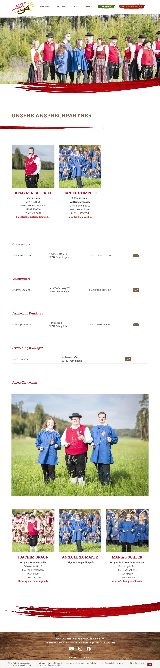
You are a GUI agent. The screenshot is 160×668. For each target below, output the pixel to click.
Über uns (45, 6)
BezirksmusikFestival (131, 6)
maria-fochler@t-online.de (127, 581)
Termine (60, 6)
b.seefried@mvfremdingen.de (33, 216)
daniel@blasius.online (80, 216)
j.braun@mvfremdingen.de (33, 581)
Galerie (74, 6)
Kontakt (88, 6)
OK (150, 664)
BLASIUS (106, 6)
